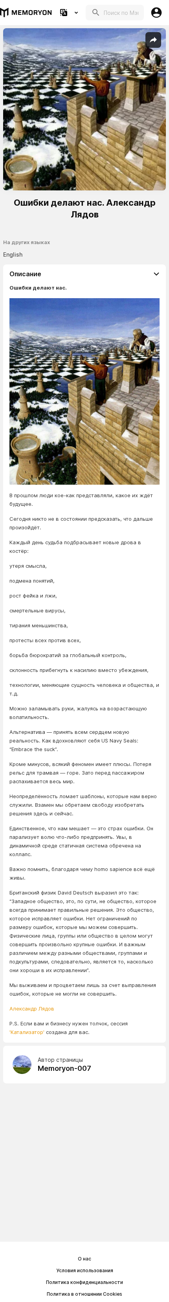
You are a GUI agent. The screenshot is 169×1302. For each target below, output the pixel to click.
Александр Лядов (31, 1008)
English (12, 254)
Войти (156, 12)
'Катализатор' (26, 1032)
